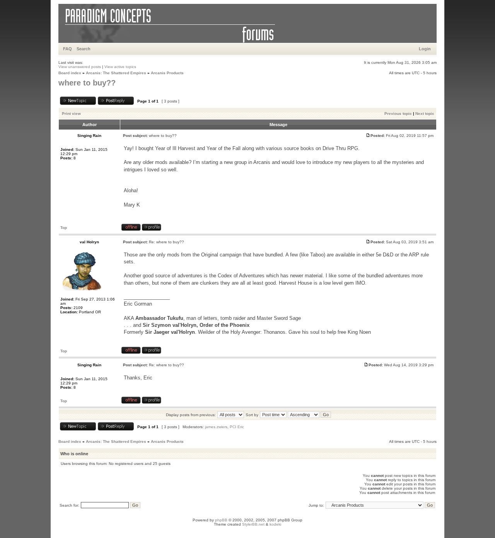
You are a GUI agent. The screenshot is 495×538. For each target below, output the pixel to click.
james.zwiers (216, 427)
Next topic (424, 113)
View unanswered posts (79, 67)
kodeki (275, 524)
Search (83, 48)
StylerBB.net (253, 524)
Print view (71, 113)
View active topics (120, 67)
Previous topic (398, 113)
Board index (69, 73)
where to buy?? (87, 83)
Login (425, 48)
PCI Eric (237, 427)
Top (63, 227)
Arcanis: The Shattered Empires (116, 73)
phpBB (221, 520)
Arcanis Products (167, 73)
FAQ (67, 48)
